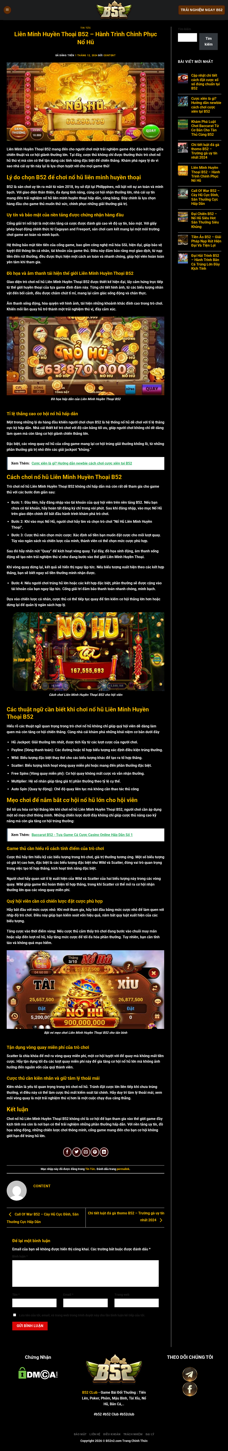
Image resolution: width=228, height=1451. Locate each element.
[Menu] (7, 10)
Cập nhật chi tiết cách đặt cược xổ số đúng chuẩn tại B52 (205, 81)
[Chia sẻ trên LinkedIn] (104, 1152)
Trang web (121, 1295)
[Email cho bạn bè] (85, 1152)
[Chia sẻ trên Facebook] (67, 1152)
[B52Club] (114, 10)
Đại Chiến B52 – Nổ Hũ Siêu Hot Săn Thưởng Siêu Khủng (205, 220)
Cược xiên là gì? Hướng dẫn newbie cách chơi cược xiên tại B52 (206, 105)
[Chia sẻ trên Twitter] (76, 1152)
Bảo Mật (80, 1434)
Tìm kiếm (184, 29)
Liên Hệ (95, 1434)
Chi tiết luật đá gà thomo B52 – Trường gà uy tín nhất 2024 (205, 151)
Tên (16, 1295)
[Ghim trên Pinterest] (95, 1152)
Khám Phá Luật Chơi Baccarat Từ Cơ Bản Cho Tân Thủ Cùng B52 (205, 128)
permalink (123, 1169)
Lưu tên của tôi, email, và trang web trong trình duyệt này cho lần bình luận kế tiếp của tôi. (82, 1315)
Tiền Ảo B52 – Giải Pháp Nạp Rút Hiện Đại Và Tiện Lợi (206, 241)
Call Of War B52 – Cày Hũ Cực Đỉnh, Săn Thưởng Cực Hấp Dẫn (205, 197)
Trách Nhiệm (133, 1434)
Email (68, 1295)
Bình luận (20, 1256)
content (110, 55)
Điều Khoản (111, 1434)
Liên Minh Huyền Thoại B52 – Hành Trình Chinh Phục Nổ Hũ (205, 174)
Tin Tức (85, 27)
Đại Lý (150, 1434)
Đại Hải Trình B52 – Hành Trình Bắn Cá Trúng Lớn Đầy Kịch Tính (205, 262)
